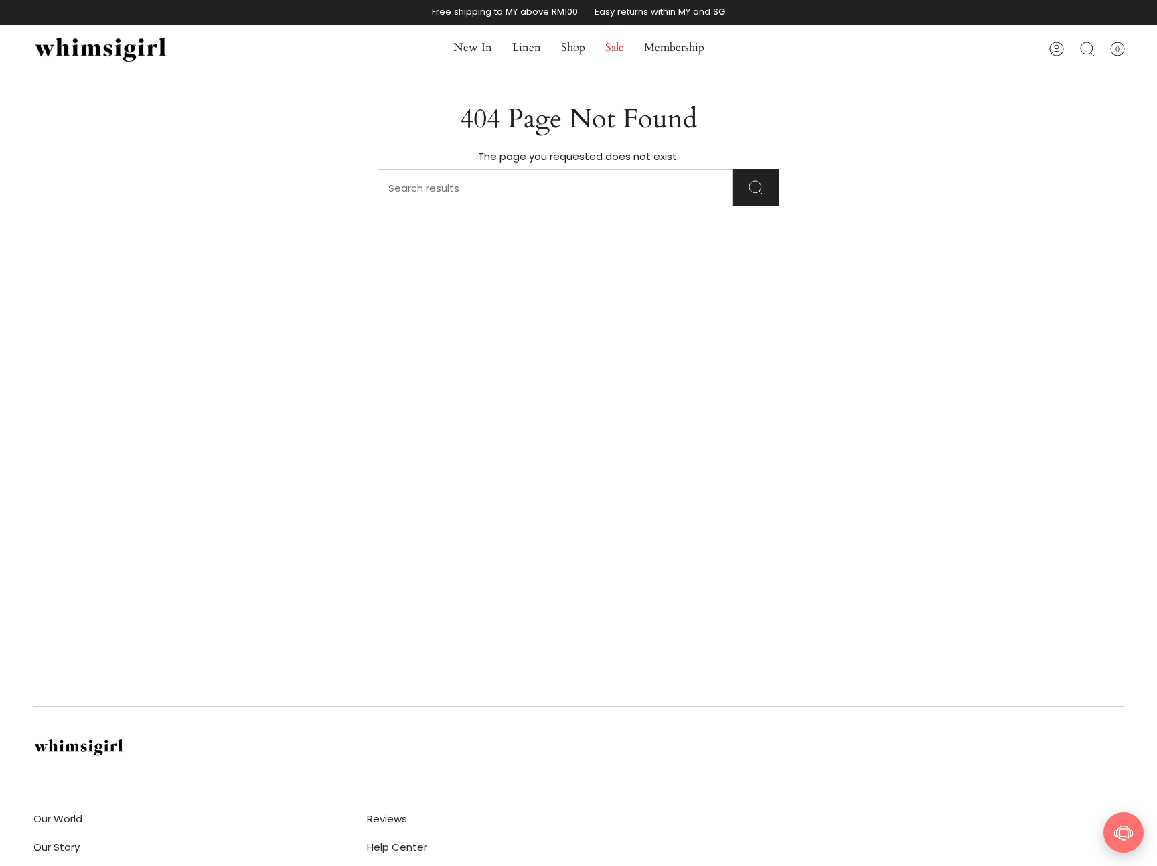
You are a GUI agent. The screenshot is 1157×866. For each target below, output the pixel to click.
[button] (472, 48)
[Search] (756, 187)
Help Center (397, 847)
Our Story (56, 847)
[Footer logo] (78, 747)
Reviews (387, 819)
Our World (57, 819)
